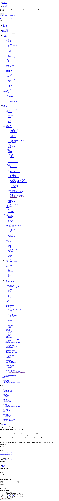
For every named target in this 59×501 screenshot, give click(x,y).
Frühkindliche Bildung (9, 127)
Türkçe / (4, 25)
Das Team (9, 153)
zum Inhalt (3, 2)
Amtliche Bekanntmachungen (10, 73)
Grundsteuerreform (7, 93)
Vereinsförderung (8, 263)
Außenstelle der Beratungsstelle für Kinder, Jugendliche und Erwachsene (20, 179)
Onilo (10, 159)
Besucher (11, 310)
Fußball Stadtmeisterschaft (11, 259)
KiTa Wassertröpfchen (13, 134)
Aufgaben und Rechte (11, 85)
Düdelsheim (9, 50)
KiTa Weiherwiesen (12, 135)
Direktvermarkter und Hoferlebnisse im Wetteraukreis (12, 342)
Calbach (9, 114)
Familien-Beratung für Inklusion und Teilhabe (16, 181)
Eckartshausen (10, 51)
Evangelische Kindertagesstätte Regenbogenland (17, 140)
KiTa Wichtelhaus (12, 136)
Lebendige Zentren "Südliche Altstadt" (11, 352)
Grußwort (7, 37)
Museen (7, 321)
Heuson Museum (10, 322)
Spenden (11, 169)
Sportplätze (7, 238)
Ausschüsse (7, 82)
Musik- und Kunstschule (9, 206)
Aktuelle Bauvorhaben (7, 410)
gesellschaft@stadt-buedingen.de (9, 459)
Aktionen (9, 150)
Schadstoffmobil (12, 102)
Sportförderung (8, 257)
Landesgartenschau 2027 (5, 414)
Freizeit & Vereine (6, 260)
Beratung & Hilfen (8, 224)
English (3, 24)
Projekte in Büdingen (7, 380)
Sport (5, 237)
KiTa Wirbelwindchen (13, 137)
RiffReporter (11, 161)
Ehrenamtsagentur (10, 220)
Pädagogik (9, 147)
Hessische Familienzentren (13, 197)
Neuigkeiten (11, 232)
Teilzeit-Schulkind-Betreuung (14, 185)
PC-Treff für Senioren (13, 174)
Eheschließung (10, 61)
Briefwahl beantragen (9, 89)
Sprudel (9, 210)
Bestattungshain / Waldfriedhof (12, 45)
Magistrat (7, 76)
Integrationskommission (11, 228)
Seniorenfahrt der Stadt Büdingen (12, 287)
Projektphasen (10, 367)
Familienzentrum (8, 164)
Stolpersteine (9, 340)
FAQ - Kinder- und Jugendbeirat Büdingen (14, 204)
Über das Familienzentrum (13, 167)
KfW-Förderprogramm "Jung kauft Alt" (11, 359)
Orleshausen (9, 54)
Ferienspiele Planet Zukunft (14, 186)
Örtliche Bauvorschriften (9, 347)
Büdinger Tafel (10, 221)
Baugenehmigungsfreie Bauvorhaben (11, 346)
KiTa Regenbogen (12, 130)
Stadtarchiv (7, 341)
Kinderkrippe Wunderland (13, 141)
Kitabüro (9, 144)
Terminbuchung (6, 92)
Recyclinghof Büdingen (13, 101)
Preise (8, 244)
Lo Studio (9, 327)
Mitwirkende (9, 256)
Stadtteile (7, 111)
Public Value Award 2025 (13, 249)
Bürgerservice (4, 35)
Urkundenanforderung (11, 63)
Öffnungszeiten (10, 152)
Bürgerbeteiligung (6, 381)
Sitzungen (9, 81)
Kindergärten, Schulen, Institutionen (13, 162)
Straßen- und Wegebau (9, 369)
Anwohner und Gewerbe (13, 312)
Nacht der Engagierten (11, 264)
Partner (7, 336)
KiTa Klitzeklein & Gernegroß (14, 129)
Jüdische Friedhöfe (10, 52)
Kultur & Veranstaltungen (8, 307)
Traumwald (7, 207)
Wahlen (5, 88)
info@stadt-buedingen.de (8, 475)
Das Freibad (9, 242)
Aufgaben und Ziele (12, 229)
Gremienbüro (2, 448)
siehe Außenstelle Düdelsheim (9, 495)
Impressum (3, 466)
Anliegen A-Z (6, 36)
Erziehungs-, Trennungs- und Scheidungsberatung (17, 180)
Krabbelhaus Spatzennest (13, 132)
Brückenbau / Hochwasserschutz (10, 370)
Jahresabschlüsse (8, 104)
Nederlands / (5, 30)
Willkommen (8, 107)
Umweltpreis (9, 218)
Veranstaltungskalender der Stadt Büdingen (16, 192)
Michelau (9, 53)
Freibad (7, 240)
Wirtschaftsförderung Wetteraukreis (11, 375)
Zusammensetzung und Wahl (12, 83)
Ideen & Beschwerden (9, 40)
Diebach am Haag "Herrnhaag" (12, 48)
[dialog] (29, 19)
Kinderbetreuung (10, 184)
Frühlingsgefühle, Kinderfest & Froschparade (14, 309)
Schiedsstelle (8, 42)
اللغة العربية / (5, 31)
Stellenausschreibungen (11, 146)
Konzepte (7, 351)
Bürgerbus (5, 280)
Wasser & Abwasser (11, 103)
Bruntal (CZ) (10, 331)
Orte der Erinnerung (9, 337)
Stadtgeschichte (8, 110)
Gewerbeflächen (8, 357)
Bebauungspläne (8, 349)
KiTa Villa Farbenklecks (13, 133)
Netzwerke (7, 223)
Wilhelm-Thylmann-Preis (11, 222)
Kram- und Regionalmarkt (13, 315)
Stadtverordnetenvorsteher (11, 79)
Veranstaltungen (10, 151)
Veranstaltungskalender (9, 38)
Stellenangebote (6, 90)
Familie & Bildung (6, 126)
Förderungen (9, 247)
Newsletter (5, 91)
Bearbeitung (9, 41)
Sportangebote (10, 255)
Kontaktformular (10, 148)
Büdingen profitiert (7, 379)
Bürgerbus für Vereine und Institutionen (11, 282)
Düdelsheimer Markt (11, 314)
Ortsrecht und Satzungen (9, 39)
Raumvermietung (12, 168)
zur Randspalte (4, 3)
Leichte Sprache (3, 424)
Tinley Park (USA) (10, 335)
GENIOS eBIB (12, 157)
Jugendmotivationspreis (11, 219)
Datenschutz (4, 464)
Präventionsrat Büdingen (13, 193)
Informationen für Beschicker (14, 319)
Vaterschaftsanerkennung (11, 64)
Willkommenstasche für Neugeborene (13, 177)
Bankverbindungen (8, 66)
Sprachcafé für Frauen (13, 173)
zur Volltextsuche (4, 6)
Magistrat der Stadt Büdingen (4, 470)
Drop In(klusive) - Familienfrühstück (15, 172)
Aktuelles (5, 67)
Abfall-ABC (11, 99)
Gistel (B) (9, 332)
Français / (4, 26)
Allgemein (9, 166)
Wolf (8, 123)
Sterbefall (9, 62)
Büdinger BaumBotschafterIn (8, 420)
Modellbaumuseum (10, 325)
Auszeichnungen (10, 248)
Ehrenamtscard (10, 217)
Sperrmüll (11, 98)
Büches (9, 46)
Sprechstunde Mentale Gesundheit (15, 183)
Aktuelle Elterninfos (11, 143)
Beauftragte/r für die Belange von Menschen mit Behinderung (15, 233)
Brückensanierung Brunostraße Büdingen (14, 371)
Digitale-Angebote (10, 155)
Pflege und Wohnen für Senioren (10, 305)
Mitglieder (9, 77)
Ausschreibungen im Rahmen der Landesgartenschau (12, 382)
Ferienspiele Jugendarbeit (11, 201)
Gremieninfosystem (9, 70)
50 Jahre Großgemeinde (9, 125)
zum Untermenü (4, 4)
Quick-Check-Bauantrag (11, 345)
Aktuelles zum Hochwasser (10, 65)
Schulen (7, 205)
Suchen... (1, 33)
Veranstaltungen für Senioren (10, 285)
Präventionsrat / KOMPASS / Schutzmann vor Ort (13, 225)
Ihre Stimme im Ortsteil (11, 87)
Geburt (9, 60)
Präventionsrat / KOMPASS (12, 226)
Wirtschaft (3, 411)
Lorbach (9, 118)
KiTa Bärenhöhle (12, 128)
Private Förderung (10, 354)
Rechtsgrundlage (10, 366)
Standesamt (7, 59)
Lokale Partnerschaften (11, 355)
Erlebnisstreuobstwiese (11, 212)
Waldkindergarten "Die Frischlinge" (15, 139)
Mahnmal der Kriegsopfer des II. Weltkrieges (14, 339)
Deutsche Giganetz (10, 361)
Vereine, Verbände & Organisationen (11, 261)
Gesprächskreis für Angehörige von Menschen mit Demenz (18, 182)
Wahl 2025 (9, 203)
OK (1, 20)
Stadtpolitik (5, 69)
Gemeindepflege (8, 306)
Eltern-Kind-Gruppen (13, 171)
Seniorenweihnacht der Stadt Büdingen (13, 286)
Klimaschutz (6, 409)
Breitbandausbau (8, 360)
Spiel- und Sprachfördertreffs (14, 175)
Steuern (5, 94)
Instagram (9, 189)
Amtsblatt (9, 75)
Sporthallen (7, 239)
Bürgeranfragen (8, 71)
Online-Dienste (6, 396)
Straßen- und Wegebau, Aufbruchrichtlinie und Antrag (12, 408)
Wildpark (9, 209)
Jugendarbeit (8, 198)
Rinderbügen (10, 55)
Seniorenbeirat (8, 301)
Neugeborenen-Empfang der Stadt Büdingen (16, 191)
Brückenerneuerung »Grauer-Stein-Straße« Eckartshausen (16, 372)
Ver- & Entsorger (8, 95)
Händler (11, 311)
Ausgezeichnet (12, 108)
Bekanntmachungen (11, 74)
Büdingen (9, 47)
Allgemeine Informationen (10, 281)
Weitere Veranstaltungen (11, 190)
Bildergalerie (9, 246)
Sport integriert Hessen (9, 253)
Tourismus (3, 377)
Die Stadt (5, 106)
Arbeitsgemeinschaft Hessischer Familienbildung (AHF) (18, 196)
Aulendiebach (10, 44)
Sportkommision (8, 250)
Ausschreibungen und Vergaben (8, 390)
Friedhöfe (7, 43)
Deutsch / (4, 23)
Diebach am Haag (10, 115)
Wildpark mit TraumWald (9, 265)
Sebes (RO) (9, 334)
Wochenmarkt (10, 320)
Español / (4, 28)
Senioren (5, 284)
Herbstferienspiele (14, 188)
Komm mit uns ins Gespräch (12, 236)
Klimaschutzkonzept (9, 364)
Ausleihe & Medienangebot (12, 154)
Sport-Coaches (10, 254)
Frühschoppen (12, 316)
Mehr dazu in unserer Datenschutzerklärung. (6, 18)
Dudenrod (9, 49)
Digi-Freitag (11, 160)
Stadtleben (3, 105)
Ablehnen (2, 13)
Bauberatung (8, 344)
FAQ (8, 163)
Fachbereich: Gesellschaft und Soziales (6, 454)
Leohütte (9, 208)
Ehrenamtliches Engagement (12, 216)
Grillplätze (7, 266)
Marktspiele (11, 317)
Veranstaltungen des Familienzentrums (13, 176)
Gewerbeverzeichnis (7, 376)
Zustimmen (2, 14)
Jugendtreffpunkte (10, 200)
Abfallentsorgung (10, 96)
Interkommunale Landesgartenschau (9, 419)
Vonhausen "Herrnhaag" (11, 57)
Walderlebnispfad (10, 211)
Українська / (5, 29)
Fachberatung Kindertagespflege (12, 142)
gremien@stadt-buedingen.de (9, 452)
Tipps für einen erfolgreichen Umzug (13, 109)
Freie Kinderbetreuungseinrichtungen (13, 138)
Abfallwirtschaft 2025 (13, 97)
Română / (5, 27)
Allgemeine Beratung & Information (15, 178)
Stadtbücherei (8, 149)
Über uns (9, 199)
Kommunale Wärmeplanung (10, 365)
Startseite (4, 422)
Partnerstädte (8, 330)
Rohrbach (9, 56)
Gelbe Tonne (11, 100)
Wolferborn (9, 58)
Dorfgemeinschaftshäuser (9, 267)
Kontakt (3, 465)
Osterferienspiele (13, 187)
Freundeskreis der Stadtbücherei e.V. (11, 213)
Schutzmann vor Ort (11, 227)
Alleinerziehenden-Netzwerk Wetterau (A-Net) (16, 195)
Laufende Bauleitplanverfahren (10, 350)
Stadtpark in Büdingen (7, 415)
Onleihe (11, 156)
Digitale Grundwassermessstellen (11, 362)
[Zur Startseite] (7, 15)
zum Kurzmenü (4, 5)
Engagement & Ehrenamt (9, 215)
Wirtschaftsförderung (7, 374)
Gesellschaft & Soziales (7, 214)
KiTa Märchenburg (12, 131)
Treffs (8, 170)
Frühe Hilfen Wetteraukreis (13, 194)
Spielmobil (9, 202)
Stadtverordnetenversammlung (10, 78)
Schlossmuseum (10, 326)
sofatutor (11, 158)
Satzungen (9, 145)
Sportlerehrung (10, 258)
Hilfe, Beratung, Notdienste (8, 68)
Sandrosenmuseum (10, 324)
